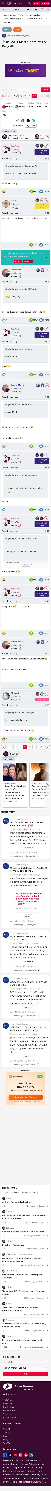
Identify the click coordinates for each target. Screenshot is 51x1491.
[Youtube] (15, 1455)
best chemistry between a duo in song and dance (22, 1341)
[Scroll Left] (3, 136)
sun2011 (41, 1281)
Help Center (9, 1410)
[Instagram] (20, 1455)
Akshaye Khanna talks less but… (17, 1202)
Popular (15, 1192)
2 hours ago (31, 1206)
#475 (47, 397)
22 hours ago (29, 1298)
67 (41, 747)
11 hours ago (32, 1249)
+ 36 (46, 694)
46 (15, 747)
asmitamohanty (38, 1347)
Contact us (8, 1407)
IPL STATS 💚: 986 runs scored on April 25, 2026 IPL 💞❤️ (27, 824)
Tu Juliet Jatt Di (11, 1271)
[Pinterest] (26, 1455)
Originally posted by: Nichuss (18, 349)
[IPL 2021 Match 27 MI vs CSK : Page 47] (8, 96)
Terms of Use (10, 1414)
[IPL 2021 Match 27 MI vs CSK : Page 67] (48, 96)
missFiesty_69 (39, 1265)
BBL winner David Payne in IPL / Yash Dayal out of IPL (28, 983)
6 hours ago (27, 1314)
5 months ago (18, 1015)
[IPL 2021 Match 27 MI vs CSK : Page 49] (43, 96)
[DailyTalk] (17, 107)
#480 (47, 705)
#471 (47, 158)
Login (36, 3)
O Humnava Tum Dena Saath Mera (19, 1254)
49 (30, 747)
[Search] (29, 3)
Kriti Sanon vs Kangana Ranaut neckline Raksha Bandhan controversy (24, 1217)
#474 (47, 341)
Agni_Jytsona (39, 1314)
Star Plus (7, 1429)
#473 (47, 281)
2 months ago (18, 856)
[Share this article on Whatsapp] (33, 121)
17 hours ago (30, 1281)
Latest (6, 1192)
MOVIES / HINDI (9, 783)
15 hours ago (24, 1347)
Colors (6, 1436)
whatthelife (39, 1331)
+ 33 (46, 200)
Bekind (41, 1206)
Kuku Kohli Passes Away (13, 1245)
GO (34, 96)
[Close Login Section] (47, 257)
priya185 (41, 1222)
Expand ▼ (29, 848)
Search (45, 89)
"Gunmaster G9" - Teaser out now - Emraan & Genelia (23, 1292)
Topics (27, 9)
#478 (47, 601)
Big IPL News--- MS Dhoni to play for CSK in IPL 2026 (28, 938)
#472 (47, 213)
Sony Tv (7, 1439)
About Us (7, 1399)
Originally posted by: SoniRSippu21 (21, 289)
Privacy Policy (9, 1417)
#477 (47, 531)
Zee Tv (6, 1432)
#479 (47, 653)
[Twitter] (10, 1455)
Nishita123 (40, 1235)
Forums (16, 9)
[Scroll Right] (47, 136)
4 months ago (18, 925)
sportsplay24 (31, 970)
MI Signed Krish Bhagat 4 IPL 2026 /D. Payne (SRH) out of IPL (28, 869)
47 (20, 747)
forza (42, 1249)
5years (9, 106)
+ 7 (47, 270)
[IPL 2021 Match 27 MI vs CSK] (3, 96)
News (5, 9)
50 (34, 747)
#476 (47, 467)
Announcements (29, 1192)
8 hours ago (30, 1222)
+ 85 (46, 146)
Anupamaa (10, 1320)
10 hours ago (26, 1265)
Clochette (40, 1298)
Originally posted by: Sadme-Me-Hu (21, 166)
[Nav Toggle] (3, 3)
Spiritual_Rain (31, 856)
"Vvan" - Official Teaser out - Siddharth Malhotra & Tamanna (20, 1309)
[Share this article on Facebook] (23, 121)
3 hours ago (28, 1235)
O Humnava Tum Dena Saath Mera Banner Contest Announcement (22, 1260)
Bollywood (10, 1198)
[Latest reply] (39, 856)
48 (25, 747)
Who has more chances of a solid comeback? (23, 1231)
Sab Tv (6, 1443)
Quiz (37, 9)
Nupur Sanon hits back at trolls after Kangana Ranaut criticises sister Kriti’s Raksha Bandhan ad (15, 792)
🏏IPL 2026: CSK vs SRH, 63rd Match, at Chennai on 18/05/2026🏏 (28, 1029)
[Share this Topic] (17, 121)
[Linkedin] (31, 1455)
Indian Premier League (17, 35)
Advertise (7, 1403)
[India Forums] (14, 3)
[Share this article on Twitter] (28, 121)
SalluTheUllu (30, 1064)
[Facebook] (5, 1455)
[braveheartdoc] (4, 107)
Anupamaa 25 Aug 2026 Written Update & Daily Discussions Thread (24, 1325)
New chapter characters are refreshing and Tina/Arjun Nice (22, 1276)
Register (45, 3)
